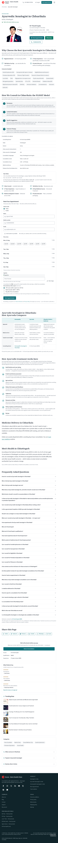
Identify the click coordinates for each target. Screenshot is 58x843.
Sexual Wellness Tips (28, 742)
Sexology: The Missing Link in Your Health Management (21, 712)
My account (4, 807)
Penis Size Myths (8, 742)
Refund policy (33, 802)
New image (51, 281)
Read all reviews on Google (9, 690)
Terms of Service (18, 301)
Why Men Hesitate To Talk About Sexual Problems (20, 730)
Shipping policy (33, 804)
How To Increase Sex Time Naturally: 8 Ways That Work (21, 718)
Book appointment (46, 2)
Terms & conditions (34, 797)
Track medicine (33, 789)
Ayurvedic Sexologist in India (36, 781)
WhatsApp (49, 38)
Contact (3, 802)
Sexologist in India (34, 779)
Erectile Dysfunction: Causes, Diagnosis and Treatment (21, 706)
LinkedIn (32, 634)
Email (4, 226)
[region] (29, 152)
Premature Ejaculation (9, 745)
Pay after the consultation (12, 292)
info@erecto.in (53, 835)
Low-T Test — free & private (8, 819)
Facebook (15, 634)
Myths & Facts (17, 742)
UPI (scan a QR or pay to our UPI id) (14, 288)
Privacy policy (33, 799)
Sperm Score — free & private (8, 824)
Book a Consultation (29, 649)
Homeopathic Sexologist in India (37, 784)
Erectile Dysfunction (39, 742)
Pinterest (24, 634)
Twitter (6, 634)
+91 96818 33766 (52, 834)
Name (4, 213)
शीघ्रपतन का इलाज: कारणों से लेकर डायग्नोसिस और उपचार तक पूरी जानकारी (23, 700)
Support (4, 804)
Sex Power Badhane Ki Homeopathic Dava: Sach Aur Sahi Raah (23, 724)
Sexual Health (20, 745)
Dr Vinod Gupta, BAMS (17, 619)
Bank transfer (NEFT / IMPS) (13, 290)
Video (7, 208)
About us (4, 797)
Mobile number (6, 220)
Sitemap (32, 807)
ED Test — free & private (7, 814)
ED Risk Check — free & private (8, 821)
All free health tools (6, 826)
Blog (3, 799)
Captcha (5, 273)
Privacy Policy (27, 301)
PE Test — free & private (7, 816)
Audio (7, 210)
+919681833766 (37, 42)
